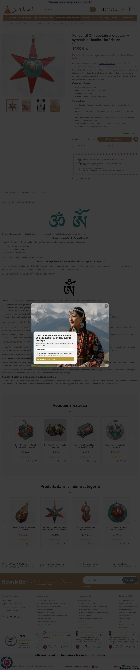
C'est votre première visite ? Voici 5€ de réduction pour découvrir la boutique (53, 338)
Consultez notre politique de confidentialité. (50, 355)
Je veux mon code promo (46, 359)
